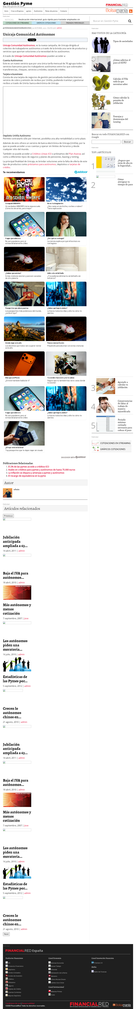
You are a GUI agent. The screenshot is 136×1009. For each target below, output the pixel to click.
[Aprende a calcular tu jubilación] (105, 386)
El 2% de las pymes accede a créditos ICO (28, 466)
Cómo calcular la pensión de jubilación (121, 100)
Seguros (11, 986)
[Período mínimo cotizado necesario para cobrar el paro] (105, 423)
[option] (17, 535)
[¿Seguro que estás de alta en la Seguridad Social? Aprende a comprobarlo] (105, 164)
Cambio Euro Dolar (57, 983)
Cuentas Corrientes (14, 992)
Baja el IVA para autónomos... (15, 575)
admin (59, 28)
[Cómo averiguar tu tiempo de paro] (105, 275)
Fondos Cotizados (14, 973)
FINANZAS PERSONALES (75, 23)
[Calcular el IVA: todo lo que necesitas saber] (101, 83)
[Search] (130, 21)
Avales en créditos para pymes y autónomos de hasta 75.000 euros (41, 469)
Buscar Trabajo (56, 966)
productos (26, 28)
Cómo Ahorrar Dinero (58, 979)
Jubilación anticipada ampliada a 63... (15, 541)
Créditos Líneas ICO (42, 153)
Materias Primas (56, 991)
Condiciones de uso (13, 1003)
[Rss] (131, 11)
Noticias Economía (57, 963)
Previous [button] (8, 515)
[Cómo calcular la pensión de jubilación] (101, 102)
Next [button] (6, 934)
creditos (17, 28)
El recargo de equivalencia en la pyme (27, 475)
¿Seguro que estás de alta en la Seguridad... (125, 163)
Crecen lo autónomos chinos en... (12, 712)
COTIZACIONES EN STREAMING (17, 23)
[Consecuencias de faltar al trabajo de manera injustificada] (105, 404)
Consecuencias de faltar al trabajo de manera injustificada (125, 406)
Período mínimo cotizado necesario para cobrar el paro (125, 425)
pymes (28, 11)
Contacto (63, 11)
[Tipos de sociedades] (101, 45)
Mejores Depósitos (14, 996)
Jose (26, 618)
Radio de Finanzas (100, 972)
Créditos (11, 979)
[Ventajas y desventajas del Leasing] (101, 120)
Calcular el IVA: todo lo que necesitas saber (120, 81)
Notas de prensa (51, 11)
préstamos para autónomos (41, 164)
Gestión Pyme (17, 3)
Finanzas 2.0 (98, 963)
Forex (53, 995)
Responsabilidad (28, 1003)
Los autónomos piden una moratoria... (15, 645)
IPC (9, 963)
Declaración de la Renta (59, 973)
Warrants (54, 976)
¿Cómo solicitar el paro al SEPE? (121, 61)
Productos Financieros (15, 966)
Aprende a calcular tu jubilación (123, 384)
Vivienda (54, 969)
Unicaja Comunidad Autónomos (31, 56)
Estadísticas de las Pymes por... (15, 679)
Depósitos (11, 969)
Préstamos (11, 982)
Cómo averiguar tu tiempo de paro (125, 181)
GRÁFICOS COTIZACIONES (46, 23)
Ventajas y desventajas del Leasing (120, 119)
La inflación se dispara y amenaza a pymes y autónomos (36, 472)
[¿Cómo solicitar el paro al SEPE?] (101, 64)
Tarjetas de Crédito (14, 989)
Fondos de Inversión (15, 976)
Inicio (6, 11)
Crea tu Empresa (17, 11)
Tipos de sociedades (123, 41)
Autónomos (38, 11)
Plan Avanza (74, 153)
